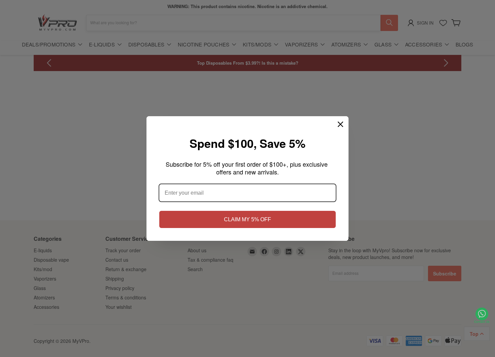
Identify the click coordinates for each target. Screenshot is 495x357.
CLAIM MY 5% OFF (247, 219)
